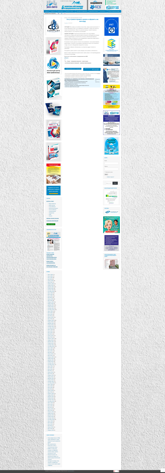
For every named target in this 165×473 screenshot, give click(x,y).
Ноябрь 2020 (50, 379)
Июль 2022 (50, 349)
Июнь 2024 (50, 314)
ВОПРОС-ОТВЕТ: (50, 201)
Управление (51, 212)
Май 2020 (50, 389)
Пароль (106, 166)
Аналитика (60, 11)
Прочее (80, 17)
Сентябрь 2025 (51, 291)
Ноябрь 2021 (50, 361)
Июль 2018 (50, 422)
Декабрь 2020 (51, 378)
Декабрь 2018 (51, 414)
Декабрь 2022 (51, 341)
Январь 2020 (50, 395)
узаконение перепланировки (85, 63)
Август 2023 (50, 329)
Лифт (50, 214)
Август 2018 (50, 421)
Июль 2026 (50, 276)
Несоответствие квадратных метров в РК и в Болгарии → (92, 69)
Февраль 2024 (51, 320)
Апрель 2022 (50, 353)
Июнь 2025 (50, 295)
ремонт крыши (85, 61)
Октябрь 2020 (51, 381)
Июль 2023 (50, 331)
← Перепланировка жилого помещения (73, 68)
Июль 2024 (50, 312)
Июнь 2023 (50, 332)
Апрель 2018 (50, 427)
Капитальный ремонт (74, 17)
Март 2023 (50, 337)
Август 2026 (50, 274)
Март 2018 (50, 428)
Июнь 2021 (50, 369)
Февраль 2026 (51, 283)
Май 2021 (50, 370)
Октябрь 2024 (51, 308)
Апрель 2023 (50, 335)
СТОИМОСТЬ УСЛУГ (53, 193)
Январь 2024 (50, 321)
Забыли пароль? (110, 176)
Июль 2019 (50, 404)
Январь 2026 (50, 285)
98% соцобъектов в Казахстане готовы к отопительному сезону (52, 446)
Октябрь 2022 (51, 344)
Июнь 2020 (50, 387)
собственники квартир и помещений (72, 63)
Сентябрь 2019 (51, 401)
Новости (53, 11)
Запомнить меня (109, 172)
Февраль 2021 (51, 375)
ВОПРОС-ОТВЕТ (69, 11)
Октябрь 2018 (51, 418)
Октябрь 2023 (51, 326)
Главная (47, 11)
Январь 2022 (50, 358)
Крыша (68, 61)
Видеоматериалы (93, 11)
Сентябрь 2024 (51, 309)
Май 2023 (50, 334)
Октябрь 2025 (51, 289)
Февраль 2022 (51, 356)
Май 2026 (50, 279)
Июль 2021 (50, 367)
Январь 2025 (50, 303)
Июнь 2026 (50, 277)
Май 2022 (50, 352)
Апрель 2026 (50, 280)
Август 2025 (50, 292)
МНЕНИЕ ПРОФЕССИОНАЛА (52, 218)
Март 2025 (50, 300)
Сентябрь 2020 (51, 382)
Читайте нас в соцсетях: (50, 13)
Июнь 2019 (50, 405)
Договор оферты (71, 470)
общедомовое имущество (76, 61)
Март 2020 (50, 392)
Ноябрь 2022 (50, 343)
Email (105, 160)
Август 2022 (50, 347)
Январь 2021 (50, 376)
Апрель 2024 (50, 317)
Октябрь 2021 (51, 363)
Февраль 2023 (51, 338)
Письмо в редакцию (82, 11)
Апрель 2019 (50, 408)
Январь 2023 (50, 340)
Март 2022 (50, 355)
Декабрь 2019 (51, 396)
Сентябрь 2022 (51, 346)
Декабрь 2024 (51, 305)
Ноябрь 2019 (50, 398)
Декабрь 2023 (51, 323)
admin (66, 23)
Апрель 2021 (50, 372)
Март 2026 (50, 282)
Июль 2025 (50, 294)
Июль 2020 (50, 385)
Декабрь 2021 (51, 360)
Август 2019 (50, 402)
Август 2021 (50, 366)
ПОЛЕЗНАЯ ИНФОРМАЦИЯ (52, 220)
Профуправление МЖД (113, 11)
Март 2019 (50, 410)
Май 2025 (50, 297)
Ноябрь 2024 (50, 306)
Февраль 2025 (51, 302)
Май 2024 (50, 315)
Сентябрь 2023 (51, 328)
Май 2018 (50, 425)
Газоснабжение (52, 206)
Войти (106, 174)
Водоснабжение (52, 203)
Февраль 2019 (51, 411)
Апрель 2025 (50, 299)
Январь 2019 (50, 413)
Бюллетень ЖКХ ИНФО (55, 470)
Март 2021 (50, 373)
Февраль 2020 (51, 393)
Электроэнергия (52, 211)
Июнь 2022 (50, 350)
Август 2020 (50, 384)
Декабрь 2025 (51, 286)
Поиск (115, 183)
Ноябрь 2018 (50, 416)
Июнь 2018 (50, 424)
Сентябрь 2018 (51, 419)
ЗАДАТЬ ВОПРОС (50, 224)
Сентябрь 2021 (51, 364)
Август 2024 (50, 311)
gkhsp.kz (66, 57)
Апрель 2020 (50, 390)
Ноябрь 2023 (50, 324)
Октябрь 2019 (51, 399)
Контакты (102, 11)
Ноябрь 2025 (50, 288)
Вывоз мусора (52, 205)
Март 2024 (50, 318)
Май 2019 (50, 407)
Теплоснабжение (52, 209)
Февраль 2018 (51, 430)
